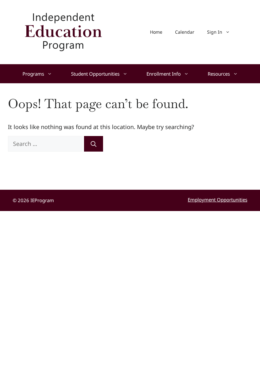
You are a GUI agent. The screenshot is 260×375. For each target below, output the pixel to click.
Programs (33, 74)
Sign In (214, 32)
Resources (219, 74)
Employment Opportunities (217, 199)
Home (156, 32)
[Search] (93, 144)
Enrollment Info (163, 74)
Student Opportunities (95, 74)
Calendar (184, 32)
